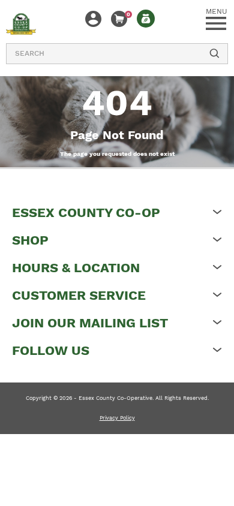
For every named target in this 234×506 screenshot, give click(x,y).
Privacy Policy (117, 418)
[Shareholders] (146, 19)
